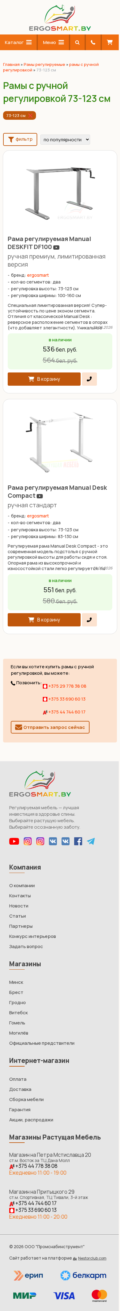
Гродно (17, 1002)
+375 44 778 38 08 (36, 1165)
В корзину (48, 379)
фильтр (24, 139)
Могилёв (18, 1033)
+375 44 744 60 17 (66, 712)
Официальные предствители (41, 1043)
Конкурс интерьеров (32, 936)
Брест (16, 992)
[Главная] (60, 29)
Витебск (18, 1012)
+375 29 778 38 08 (66, 686)
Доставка (20, 1089)
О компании (22, 885)
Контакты (20, 895)
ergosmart (38, 275)
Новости (18, 906)
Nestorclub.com (92, 1258)
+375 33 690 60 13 (66, 699)
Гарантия (19, 1109)
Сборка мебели (26, 1099)
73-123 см (16, 115)
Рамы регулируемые (44, 64)
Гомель (17, 1022)
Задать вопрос (26, 946)
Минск (16, 982)
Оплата (17, 1079)
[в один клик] (89, 379)
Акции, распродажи (31, 1119)
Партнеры (21, 926)
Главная (11, 64)
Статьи (17, 916)
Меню (49, 42)
